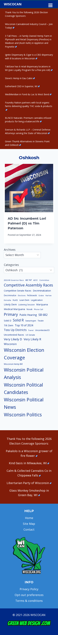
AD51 (35, 280)
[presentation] (29, 188)
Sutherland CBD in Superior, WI (21, 86)
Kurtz (15, 300)
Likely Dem (10, 304)
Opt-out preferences (29, 595)
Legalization (37, 300)
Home (29, 518)
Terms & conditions (29, 601)
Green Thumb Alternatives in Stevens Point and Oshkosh (27, 143)
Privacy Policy (29, 589)
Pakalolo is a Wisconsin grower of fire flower (29, 453)
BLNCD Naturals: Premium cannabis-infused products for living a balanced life (28, 119)
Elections (21, 295)
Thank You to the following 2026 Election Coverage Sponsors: (26, 14)
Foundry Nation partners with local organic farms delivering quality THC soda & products (28, 104)
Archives (9, 250)
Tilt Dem (8, 325)
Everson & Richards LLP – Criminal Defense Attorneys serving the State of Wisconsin (27, 131)
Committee (44, 280)
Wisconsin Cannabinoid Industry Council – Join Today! (29, 26)
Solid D (7, 320)
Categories (11, 265)
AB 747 (28, 280)
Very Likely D (13, 339)
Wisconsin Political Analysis (24, 374)
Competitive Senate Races (17, 290)
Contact (29, 529)
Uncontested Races (14, 334)
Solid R (18, 320)
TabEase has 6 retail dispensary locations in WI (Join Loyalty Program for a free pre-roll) (27, 68)
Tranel (31, 330)
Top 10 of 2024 (24, 325)
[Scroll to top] (50, 582)
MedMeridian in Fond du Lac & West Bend (27, 94)
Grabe (41, 295)
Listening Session (26, 304)
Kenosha (7, 300)
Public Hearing (28, 315)
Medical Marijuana (14, 309)
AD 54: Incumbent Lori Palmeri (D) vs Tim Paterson (27, 223)
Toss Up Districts (15, 330)
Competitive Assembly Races (28, 285)
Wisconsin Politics (23, 414)
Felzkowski (32, 295)
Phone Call (38, 309)
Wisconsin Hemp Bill (13, 364)
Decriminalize (10, 295)
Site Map (29, 524)
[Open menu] (50, 4)
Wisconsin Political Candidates (23, 388)
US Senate (30, 335)
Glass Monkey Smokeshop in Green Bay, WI (29, 493)
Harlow (48, 295)
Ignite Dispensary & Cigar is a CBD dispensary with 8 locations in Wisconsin (29, 56)
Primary (11, 314)
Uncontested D (42, 330)
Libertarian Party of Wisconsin (28, 483)
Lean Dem (24, 300)
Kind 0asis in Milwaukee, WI (28, 463)
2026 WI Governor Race (14, 280)
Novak (29, 309)
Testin (41, 320)
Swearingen (30, 320)
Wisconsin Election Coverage (24, 354)
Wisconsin (10, 344)
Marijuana (42, 304)
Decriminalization (42, 290)
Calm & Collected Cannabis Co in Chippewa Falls (29, 473)
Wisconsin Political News (24, 403)
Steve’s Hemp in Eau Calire (19, 78)
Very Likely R (32, 339)
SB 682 (43, 315)
